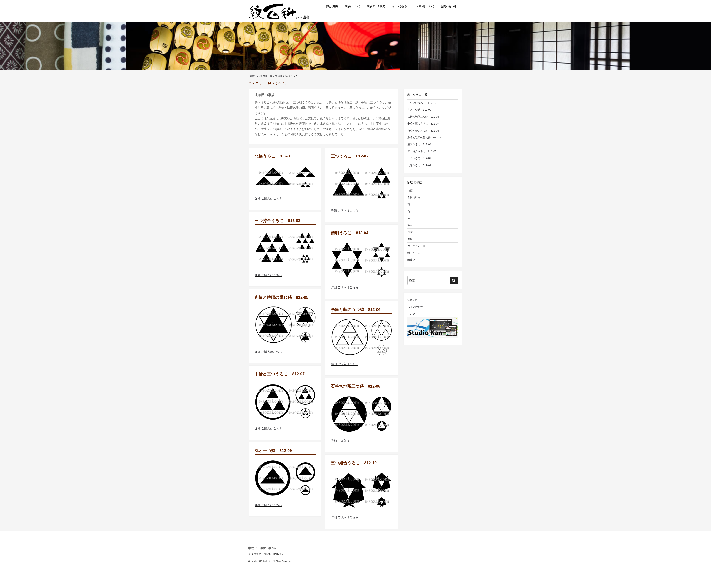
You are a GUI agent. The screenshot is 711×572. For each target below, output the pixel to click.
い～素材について (424, 6)
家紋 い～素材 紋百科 (262, 548)
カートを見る (399, 6)
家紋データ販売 (376, 6)
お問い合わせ (448, 6)
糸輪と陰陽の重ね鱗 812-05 (281, 297)
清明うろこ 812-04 (349, 233)
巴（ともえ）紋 (416, 245)
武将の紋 (412, 299)
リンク (411, 313)
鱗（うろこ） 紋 (417, 94)
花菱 (410, 190)
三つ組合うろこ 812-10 (354, 462)
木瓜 (410, 239)
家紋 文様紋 (414, 182)
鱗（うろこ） (415, 252)
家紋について (352, 6)
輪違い (411, 259)
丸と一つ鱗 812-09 (273, 450)
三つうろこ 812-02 (349, 156)
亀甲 (410, 225)
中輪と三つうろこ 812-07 (280, 374)
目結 (410, 232)
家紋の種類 (332, 6)
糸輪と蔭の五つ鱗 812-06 (355, 309)
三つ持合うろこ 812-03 (277, 220)
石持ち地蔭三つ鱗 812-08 (355, 386)
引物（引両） (415, 197)
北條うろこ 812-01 (273, 156)
